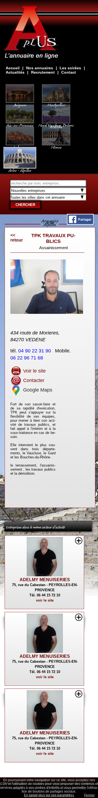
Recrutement (43, 72)
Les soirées (70, 68)
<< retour (16, 237)
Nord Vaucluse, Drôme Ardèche (56, 125)
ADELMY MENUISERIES (45, 579)
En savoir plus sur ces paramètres (49, 795)
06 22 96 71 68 (27, 358)
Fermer (89, 795)
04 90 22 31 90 (35, 350)
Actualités (15, 72)
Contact (68, 72)
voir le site (45, 600)
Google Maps (37, 390)
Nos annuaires (39, 68)
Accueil (13, 68)
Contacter (33, 380)
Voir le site (34, 371)
